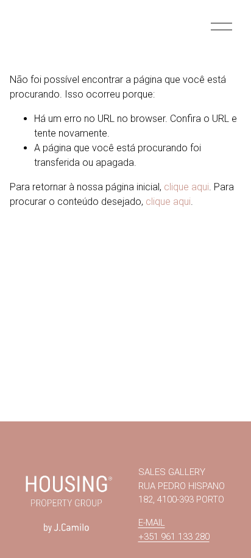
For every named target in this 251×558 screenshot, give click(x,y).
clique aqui (186, 187)
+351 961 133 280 (174, 536)
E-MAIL (151, 522)
